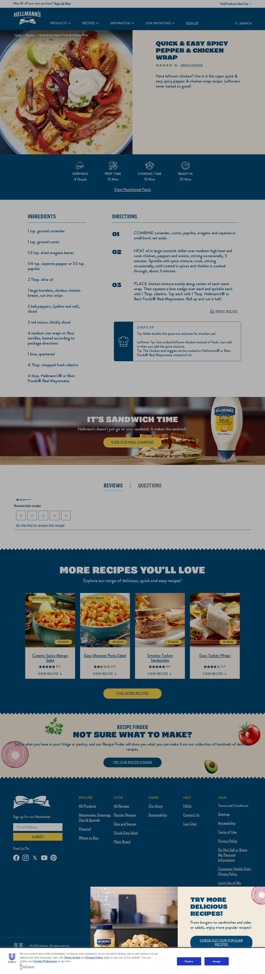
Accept (216, 961)
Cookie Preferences (45, 961)
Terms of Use (72, 957)
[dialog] (177, 930)
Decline (189, 961)
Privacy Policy (94, 957)
